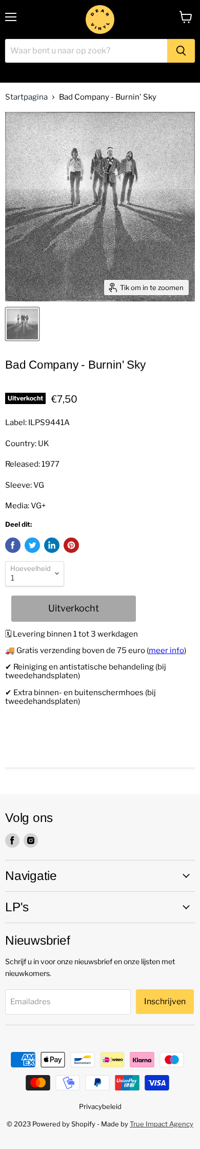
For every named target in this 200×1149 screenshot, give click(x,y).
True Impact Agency (161, 1124)
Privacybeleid (100, 1106)
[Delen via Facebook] (13, 545)
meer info (166, 650)
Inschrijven (165, 1001)
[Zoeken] (181, 51)
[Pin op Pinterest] (71, 545)
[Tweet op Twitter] (32, 545)
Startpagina (26, 97)
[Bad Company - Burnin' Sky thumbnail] (22, 324)
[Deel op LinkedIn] (51, 545)
